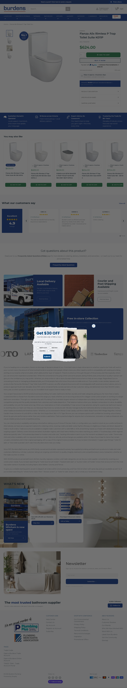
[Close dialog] (93, 326)
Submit (47, 357)
